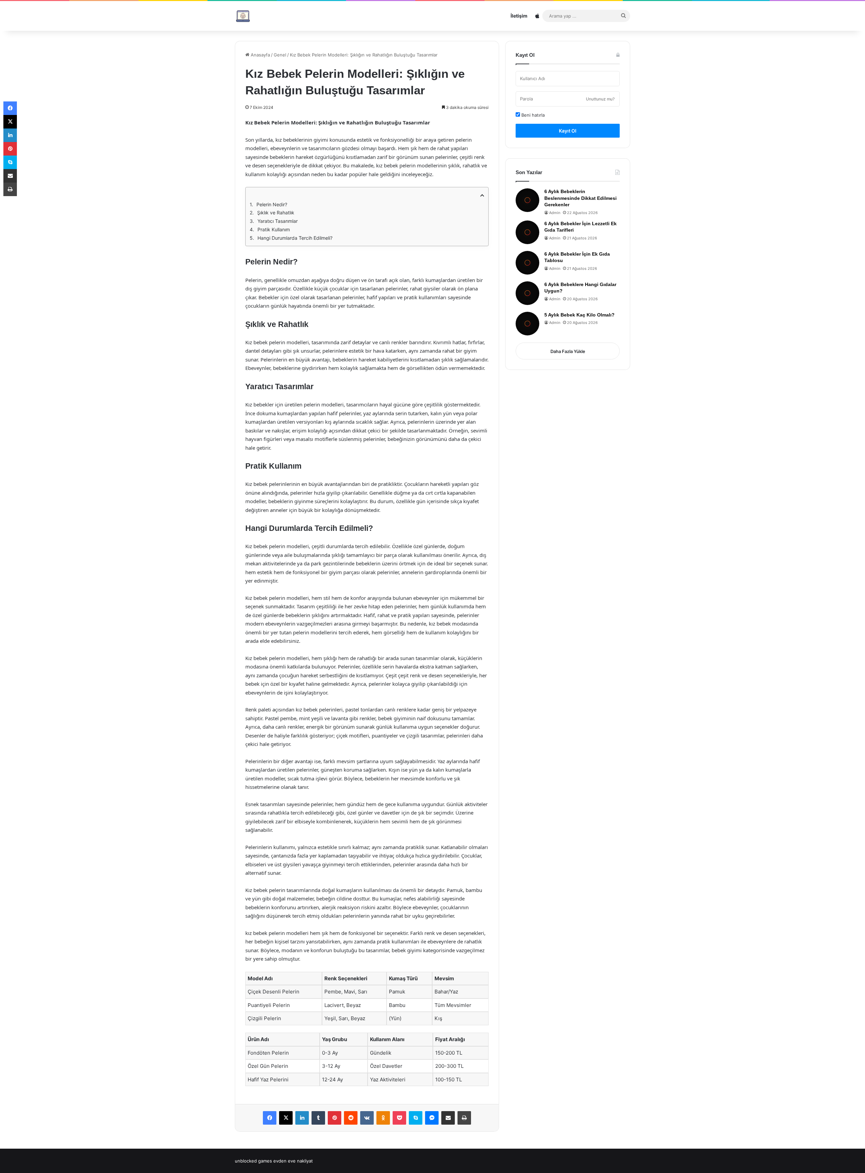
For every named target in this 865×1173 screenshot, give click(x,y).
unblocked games (253, 1161)
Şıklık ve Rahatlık (275, 212)
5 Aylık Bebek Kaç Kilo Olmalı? (579, 315)
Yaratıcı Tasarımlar (277, 221)
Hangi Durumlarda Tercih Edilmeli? (294, 238)
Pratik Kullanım (273, 229)
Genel (280, 54)
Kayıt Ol (567, 131)
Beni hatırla (532, 115)
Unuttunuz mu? (600, 98)
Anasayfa (259, 54)
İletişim (519, 16)
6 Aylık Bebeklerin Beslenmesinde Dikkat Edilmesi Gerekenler (580, 198)
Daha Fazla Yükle (567, 351)
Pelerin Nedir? (271, 204)
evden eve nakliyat (293, 1161)
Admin (554, 212)
